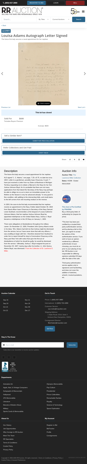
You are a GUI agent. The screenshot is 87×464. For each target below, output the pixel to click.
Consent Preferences (18, 460)
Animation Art (8, 384)
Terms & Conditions (10, 443)
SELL (75, 3)
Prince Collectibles (53, 394)
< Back (3, 25)
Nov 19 (27, 303)
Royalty (49, 401)
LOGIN (55, 3)
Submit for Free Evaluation (43, 141)
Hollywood (7, 394)
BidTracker (50, 428)
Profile (49, 432)
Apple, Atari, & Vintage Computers (15, 387)
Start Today (43, 153)
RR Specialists (8, 439)
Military (5, 408)
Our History (7, 425)
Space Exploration (53, 408)
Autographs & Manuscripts (12, 391)
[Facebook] (70, 160)
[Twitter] (74, 160)
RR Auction (20, 458)
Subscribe (72, 345)
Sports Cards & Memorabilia (13, 411)
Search (78, 19)
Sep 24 (5, 303)
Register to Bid (52, 425)
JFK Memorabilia (9, 398)
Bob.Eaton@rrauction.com (57, 323)
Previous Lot (5, 107)
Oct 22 (5, 310)
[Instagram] (79, 160)
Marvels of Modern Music (12, 405)
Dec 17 (27, 310)
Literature (6, 401)
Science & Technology (54, 405)
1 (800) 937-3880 (56, 300)
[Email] (84, 160)
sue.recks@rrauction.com (57, 309)
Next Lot (81, 107)
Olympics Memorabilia (55, 384)
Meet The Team (8, 435)
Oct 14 (5, 307)
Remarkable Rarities (54, 398)
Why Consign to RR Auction (13, 432)
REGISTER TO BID (36, 3)
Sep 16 (5, 300)
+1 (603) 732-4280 (61, 303)
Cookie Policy (8, 446)
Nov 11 (27, 300)
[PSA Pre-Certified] (66, 199)
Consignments (52, 435)
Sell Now (50, 329)
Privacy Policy (8, 450)
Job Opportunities (9, 428)
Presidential (51, 391)
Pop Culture (51, 387)
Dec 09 (27, 307)
